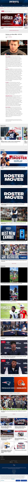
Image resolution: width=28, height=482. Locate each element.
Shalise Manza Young (9, 95)
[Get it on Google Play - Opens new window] (16, 462)
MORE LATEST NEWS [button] (14, 263)
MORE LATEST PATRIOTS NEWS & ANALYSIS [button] (14, 30)
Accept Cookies (18, 480)
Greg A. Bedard (8, 56)
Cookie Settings (2, 480)
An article (7, 82)
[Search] (25, 5)
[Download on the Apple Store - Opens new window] (11, 462)
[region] (14, 478)
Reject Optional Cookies (24, 480)
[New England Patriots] (14, 465)
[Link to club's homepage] (1, 5)
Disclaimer (14, 473)
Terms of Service (14, 471)
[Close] (27, 475)
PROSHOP (23, 5)
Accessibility (14, 472)
